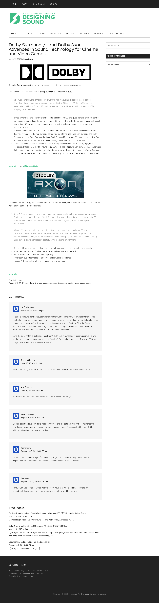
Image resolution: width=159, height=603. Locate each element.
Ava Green (25, 387)
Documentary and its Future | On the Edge (27, 542)
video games (80, 283)
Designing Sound (32, 18)
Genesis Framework (98, 594)
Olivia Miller (26, 360)
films (37, 283)
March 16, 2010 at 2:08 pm (32, 310)
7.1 (23, 283)
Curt (23, 478)
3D (20, 283)
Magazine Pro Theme (78, 594)
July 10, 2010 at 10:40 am (32, 390)
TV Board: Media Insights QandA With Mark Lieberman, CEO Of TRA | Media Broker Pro (46, 513)
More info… (13, 166)
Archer (24, 448)
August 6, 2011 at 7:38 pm (32, 417)
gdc (40, 283)
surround (53, 283)
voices (88, 283)
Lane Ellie (25, 414)
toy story (71, 283)
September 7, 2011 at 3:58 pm (34, 451)
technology (62, 283)
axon (27, 283)
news (20, 280)
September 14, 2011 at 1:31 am (34, 481)
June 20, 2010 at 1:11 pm (32, 363)
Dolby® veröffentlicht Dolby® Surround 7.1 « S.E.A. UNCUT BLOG (37, 526)
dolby (32, 283)
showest (46, 283)
